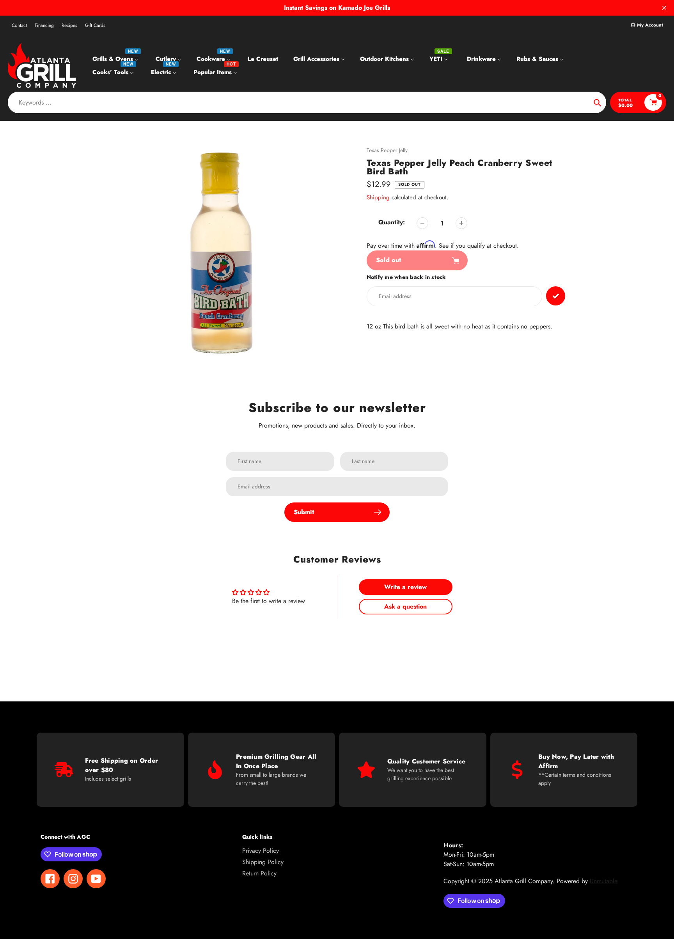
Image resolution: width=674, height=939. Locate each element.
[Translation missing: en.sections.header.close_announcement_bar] (664, 8)
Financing (44, 25)
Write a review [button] (405, 586)
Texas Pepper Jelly (387, 150)
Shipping (378, 197)
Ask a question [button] (405, 606)
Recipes (69, 25)
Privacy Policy (260, 850)
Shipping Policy (263, 861)
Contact (19, 25)
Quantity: (391, 222)
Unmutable (603, 881)
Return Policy (259, 873)
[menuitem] (116, 59)
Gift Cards (95, 25)
